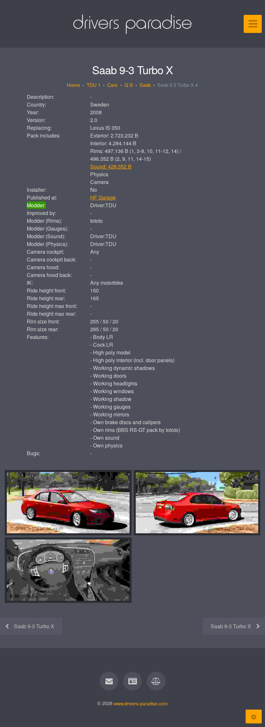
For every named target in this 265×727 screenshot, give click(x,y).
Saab (145, 84)
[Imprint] (132, 681)
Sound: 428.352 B (111, 166)
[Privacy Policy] (156, 681)
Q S (128, 84)
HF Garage (103, 197)
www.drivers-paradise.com (141, 703)
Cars (112, 84)
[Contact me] (109, 681)
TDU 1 (94, 84)
